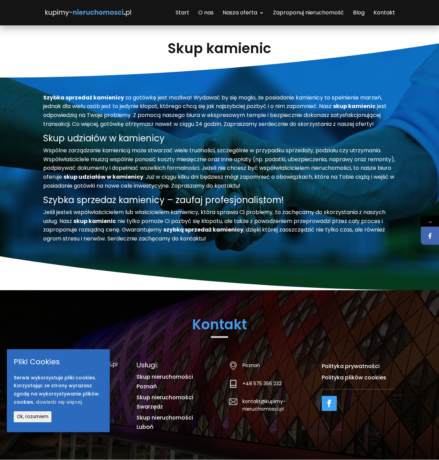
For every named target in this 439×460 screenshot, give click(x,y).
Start (182, 13)
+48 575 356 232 (262, 383)
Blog (359, 13)
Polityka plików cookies (354, 377)
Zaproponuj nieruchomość (308, 13)
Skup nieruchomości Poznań (165, 381)
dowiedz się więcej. (59, 402)
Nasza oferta (240, 13)
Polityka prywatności (351, 366)
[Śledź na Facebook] (329, 403)
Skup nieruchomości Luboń (165, 422)
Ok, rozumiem (32, 417)
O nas (206, 13)
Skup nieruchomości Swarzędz (165, 402)
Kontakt (384, 13)
